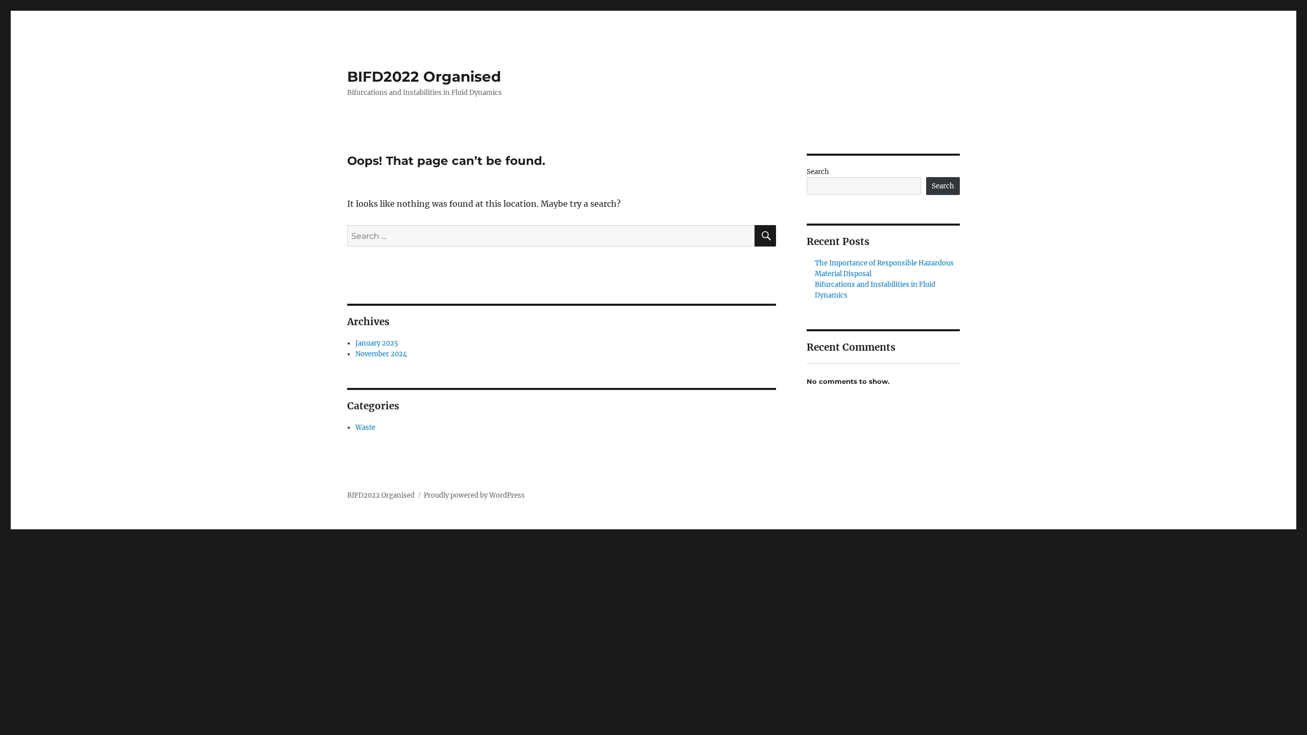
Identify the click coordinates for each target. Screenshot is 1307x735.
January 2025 (376, 343)
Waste (365, 427)
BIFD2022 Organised (424, 76)
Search (818, 171)
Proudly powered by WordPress (474, 495)
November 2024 (381, 354)
